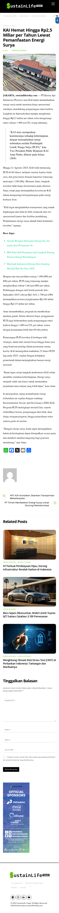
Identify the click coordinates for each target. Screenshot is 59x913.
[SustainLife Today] (24, 9)
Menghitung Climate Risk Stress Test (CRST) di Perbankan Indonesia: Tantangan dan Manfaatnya (29, 663)
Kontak (23, 887)
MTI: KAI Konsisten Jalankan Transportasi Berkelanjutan (32, 497)
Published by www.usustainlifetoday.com (27, 905)
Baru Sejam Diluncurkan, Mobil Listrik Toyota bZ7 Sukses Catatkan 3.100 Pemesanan (29, 614)
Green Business (19, 50)
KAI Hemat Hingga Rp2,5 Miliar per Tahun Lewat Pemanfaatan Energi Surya (27, 37)
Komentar (10, 700)
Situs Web (9, 750)
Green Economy (24, 562)
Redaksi (14, 887)
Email (8, 740)
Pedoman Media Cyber (34, 883)
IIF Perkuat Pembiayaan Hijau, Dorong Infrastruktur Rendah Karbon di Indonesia (27, 567)
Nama (8, 730)
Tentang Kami (16, 883)
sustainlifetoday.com (26, 95)
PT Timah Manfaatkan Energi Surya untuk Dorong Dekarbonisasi (27, 504)
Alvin (5, 50)
